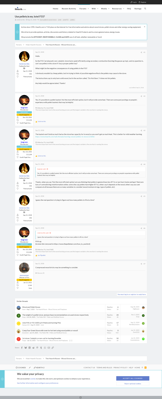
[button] (88, 8)
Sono (24, 309)
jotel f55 (65, 20)
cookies (33, 379)
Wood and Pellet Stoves (31, 307)
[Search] (145, 8)
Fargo (24, 340)
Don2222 (25, 333)
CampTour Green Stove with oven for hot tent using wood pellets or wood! (50, 330)
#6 (144, 228)
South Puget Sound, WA (27, 123)
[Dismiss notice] (144, 27)
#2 (144, 96)
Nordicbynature (134, 324)
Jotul (42, 325)
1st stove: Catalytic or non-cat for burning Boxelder (41, 338)
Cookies (22, 367)
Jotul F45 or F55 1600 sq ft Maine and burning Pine (41, 323)
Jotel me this (21, 20)
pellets (72, 20)
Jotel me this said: (43, 233)
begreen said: (41, 169)
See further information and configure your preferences (37, 383)
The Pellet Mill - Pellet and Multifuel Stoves (50, 317)
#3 (144, 130)
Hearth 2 (39, 367)
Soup (24, 317)
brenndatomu (135, 340)
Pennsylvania (27, 76)
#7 (144, 264)
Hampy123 (26, 325)
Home (137, 367)
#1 (144, 52)
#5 (144, 196)
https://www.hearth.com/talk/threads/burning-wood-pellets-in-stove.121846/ (65, 137)
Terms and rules (104, 367)
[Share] (141, 52)
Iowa (30, 288)
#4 (144, 164)
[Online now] (24, 105)
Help (131, 367)
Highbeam (136, 309)
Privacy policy (121, 367)
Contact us (89, 367)
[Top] (142, 367)
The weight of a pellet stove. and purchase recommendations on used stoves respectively (55, 315)
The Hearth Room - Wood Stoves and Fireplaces (51, 309)
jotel (59, 20)
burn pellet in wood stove (48, 20)
